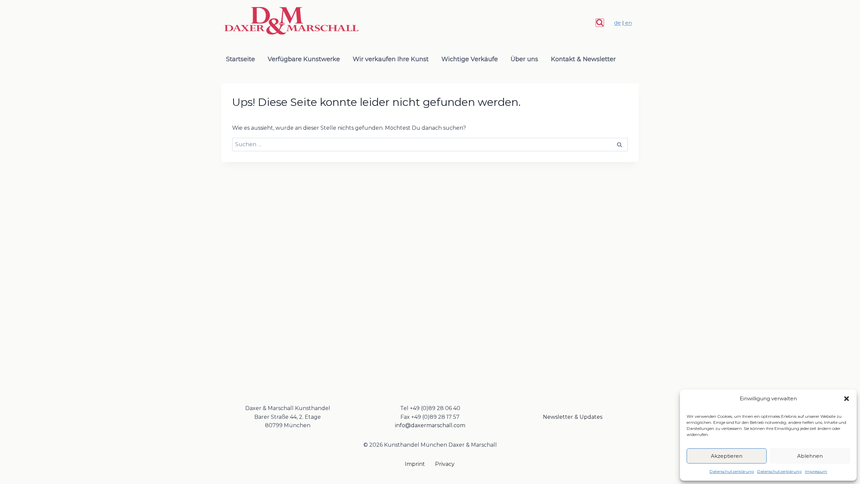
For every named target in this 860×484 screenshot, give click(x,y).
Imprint (415, 464)
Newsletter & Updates (572, 417)
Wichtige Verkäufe (469, 59)
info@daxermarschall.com (430, 425)
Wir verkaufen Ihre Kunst (391, 59)
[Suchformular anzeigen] (600, 22)
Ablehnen (810, 456)
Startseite (240, 59)
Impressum (816, 471)
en (628, 22)
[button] (846, 398)
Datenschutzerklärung (732, 471)
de (617, 22)
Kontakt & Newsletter (583, 59)
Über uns (524, 59)
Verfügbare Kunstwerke (304, 59)
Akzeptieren (726, 456)
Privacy (445, 464)
